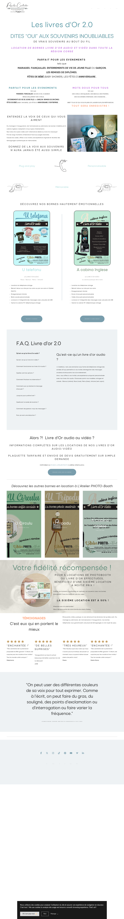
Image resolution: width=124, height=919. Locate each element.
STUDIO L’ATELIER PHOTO (59, 465)
